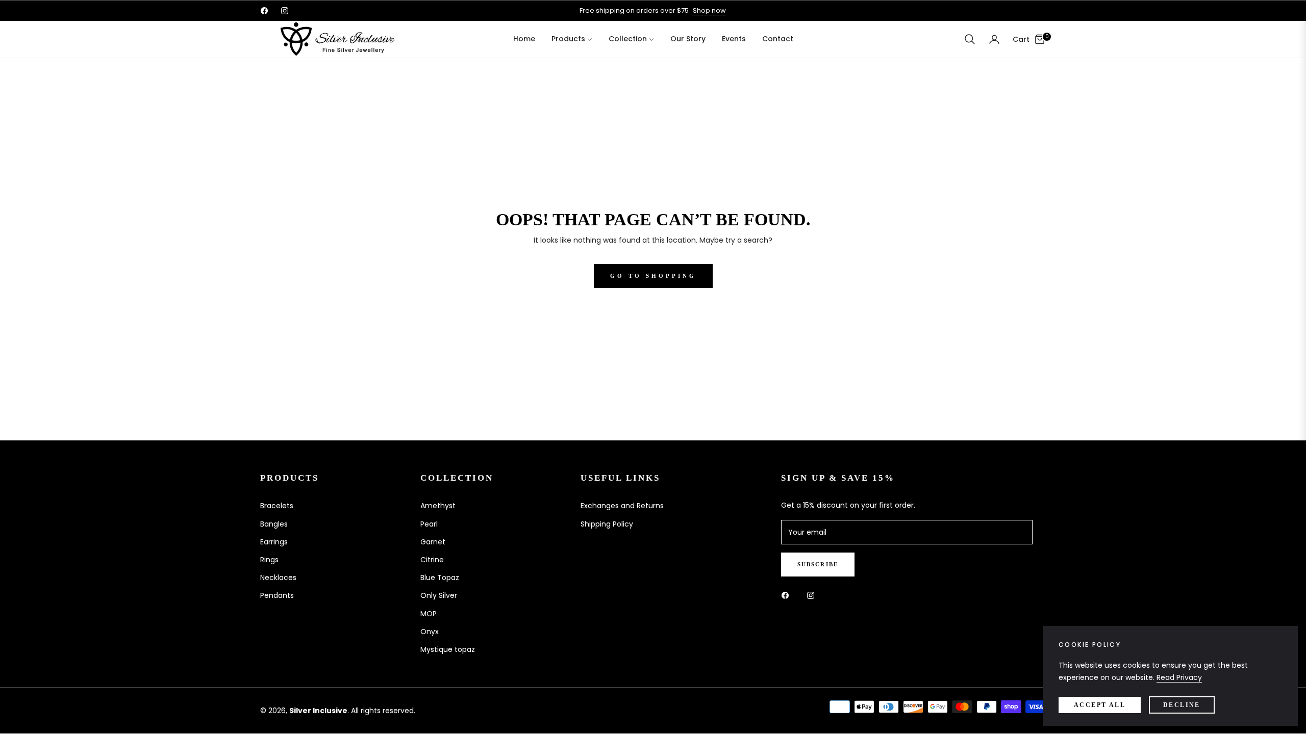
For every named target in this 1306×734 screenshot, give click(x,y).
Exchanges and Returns (622, 506)
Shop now (709, 10)
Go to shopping (653, 276)
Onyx (429, 631)
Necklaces (278, 577)
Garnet (432, 542)
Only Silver (438, 595)
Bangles (274, 524)
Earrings (274, 542)
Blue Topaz (439, 577)
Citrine (432, 560)
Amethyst (438, 506)
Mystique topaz (447, 649)
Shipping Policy (607, 524)
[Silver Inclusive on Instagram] (813, 595)
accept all (1099, 705)
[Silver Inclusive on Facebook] (787, 595)
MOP (428, 614)
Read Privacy (1179, 677)
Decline (1181, 705)
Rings (269, 560)
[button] (970, 39)
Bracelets (276, 506)
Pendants (277, 595)
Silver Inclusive (318, 710)
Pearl (429, 524)
